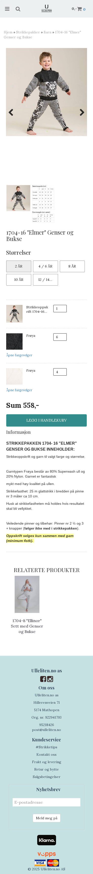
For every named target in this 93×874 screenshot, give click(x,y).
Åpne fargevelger (19, 355)
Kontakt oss (46, 754)
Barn (47, 32)
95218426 (46, 725)
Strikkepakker (28, 32)
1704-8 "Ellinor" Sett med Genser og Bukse (27, 626)
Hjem (8, 32)
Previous (13, 112)
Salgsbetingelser (47, 777)
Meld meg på (46, 818)
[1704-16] (46, 92)
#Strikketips (46, 747)
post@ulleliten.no (46, 730)
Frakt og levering (46, 762)
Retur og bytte (46, 769)
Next (80, 112)
